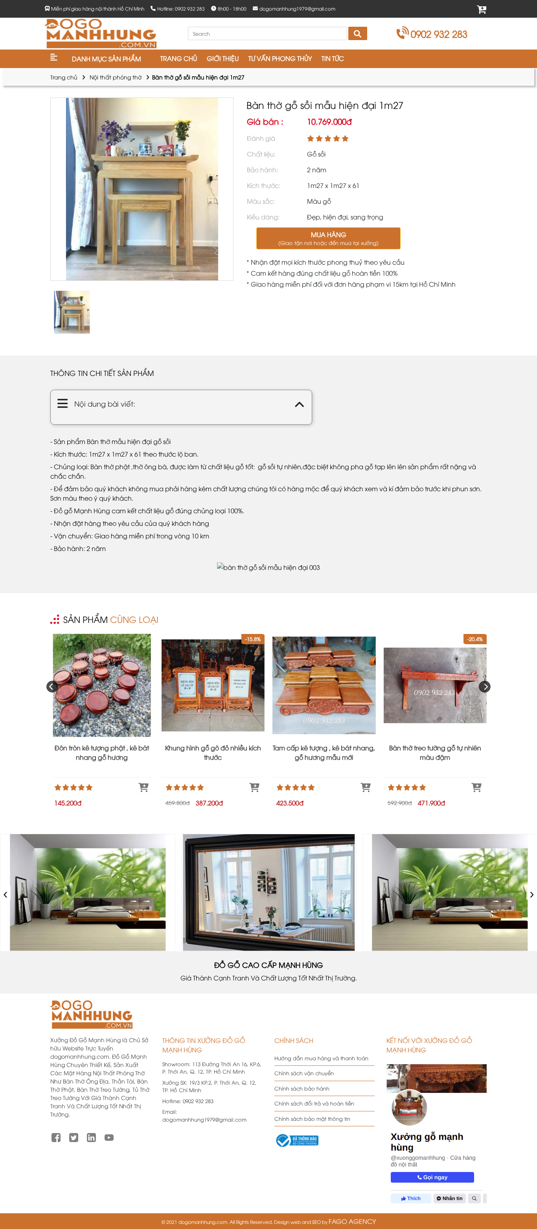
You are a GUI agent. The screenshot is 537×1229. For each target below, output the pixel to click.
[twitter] (73, 1136)
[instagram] (91, 1136)
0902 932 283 (439, 33)
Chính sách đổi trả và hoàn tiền (314, 1103)
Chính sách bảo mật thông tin (312, 1118)
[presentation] (52, 687)
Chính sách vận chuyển (304, 1072)
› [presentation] (532, 892)
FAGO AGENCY (352, 1221)
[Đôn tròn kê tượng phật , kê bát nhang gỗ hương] (102, 685)
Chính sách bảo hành (301, 1088)
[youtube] (109, 1136)
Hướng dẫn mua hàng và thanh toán (321, 1057)
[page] (56, 1136)
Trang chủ (63, 77)
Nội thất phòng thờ (116, 77)
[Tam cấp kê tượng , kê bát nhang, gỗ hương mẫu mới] (324, 685)
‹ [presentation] (5, 892)
